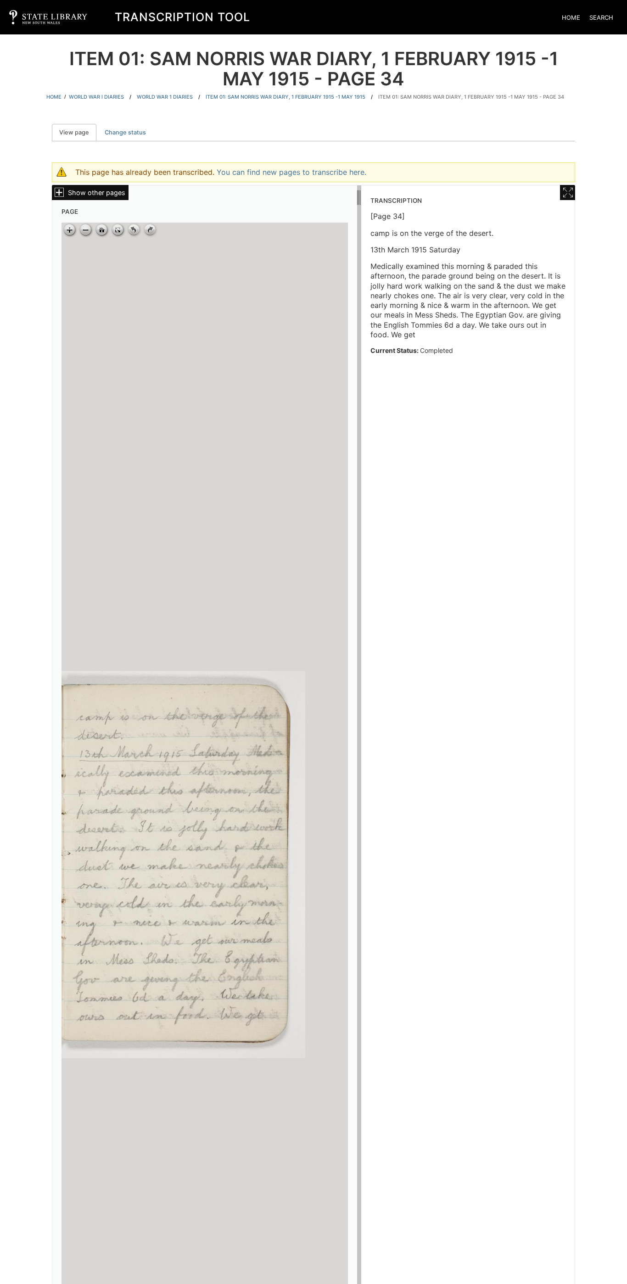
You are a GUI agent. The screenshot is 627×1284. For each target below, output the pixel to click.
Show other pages (96, 192)
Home (571, 17)
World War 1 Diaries (165, 97)
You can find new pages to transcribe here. (291, 172)
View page (77, 132)
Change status (125, 132)
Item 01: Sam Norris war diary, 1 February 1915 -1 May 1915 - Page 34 (471, 97)
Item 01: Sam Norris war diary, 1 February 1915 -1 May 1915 (285, 97)
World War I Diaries (96, 97)
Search (601, 17)
